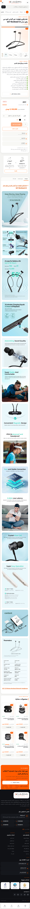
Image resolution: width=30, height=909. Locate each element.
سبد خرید (27, 853)
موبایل (23, 829)
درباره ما (13, 851)
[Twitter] (21, 894)
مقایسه (15, 171)
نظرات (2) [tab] (14, 178)
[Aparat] (18, 894)
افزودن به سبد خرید (16, 124)
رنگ (24, 120)
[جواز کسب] (15, 885)
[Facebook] (14, 894)
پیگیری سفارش (26, 843)
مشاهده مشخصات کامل (16, 94)
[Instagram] (28, 894)
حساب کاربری (12, 838)
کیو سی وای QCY (13, 149)
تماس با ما (12, 853)
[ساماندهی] (24, 885)
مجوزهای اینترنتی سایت (10, 848)
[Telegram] (24, 894)
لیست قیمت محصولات (10, 846)
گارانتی (25, 116)
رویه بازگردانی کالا (26, 848)
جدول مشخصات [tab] (20, 178)
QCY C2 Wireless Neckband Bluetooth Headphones (15, 688)
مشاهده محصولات (16, 782)
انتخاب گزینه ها (23, 727)
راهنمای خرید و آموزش (24, 786)
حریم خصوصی (12, 840)
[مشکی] (20, 120)
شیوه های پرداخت (26, 851)
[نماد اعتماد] (5, 885)
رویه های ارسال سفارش (25, 846)
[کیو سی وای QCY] (24, 102)
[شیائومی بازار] (15, 2)
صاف (17, 119)
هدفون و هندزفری (23, 149)
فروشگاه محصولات (26, 838)
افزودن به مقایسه (15, 128)
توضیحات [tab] (26, 178)
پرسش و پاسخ (12, 843)
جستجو (3, 7)
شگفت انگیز (18, 149)
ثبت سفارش (27, 840)
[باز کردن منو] (27, 2)
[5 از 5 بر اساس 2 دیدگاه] (4, 104)
